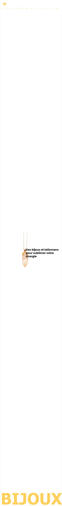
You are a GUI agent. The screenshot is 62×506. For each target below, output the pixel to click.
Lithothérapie (52, 2)
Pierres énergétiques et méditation (44, 4)
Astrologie (18, 2)
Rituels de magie (24, 4)
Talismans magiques (36, 3)
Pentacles (30, 2)
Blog (58, 2)
